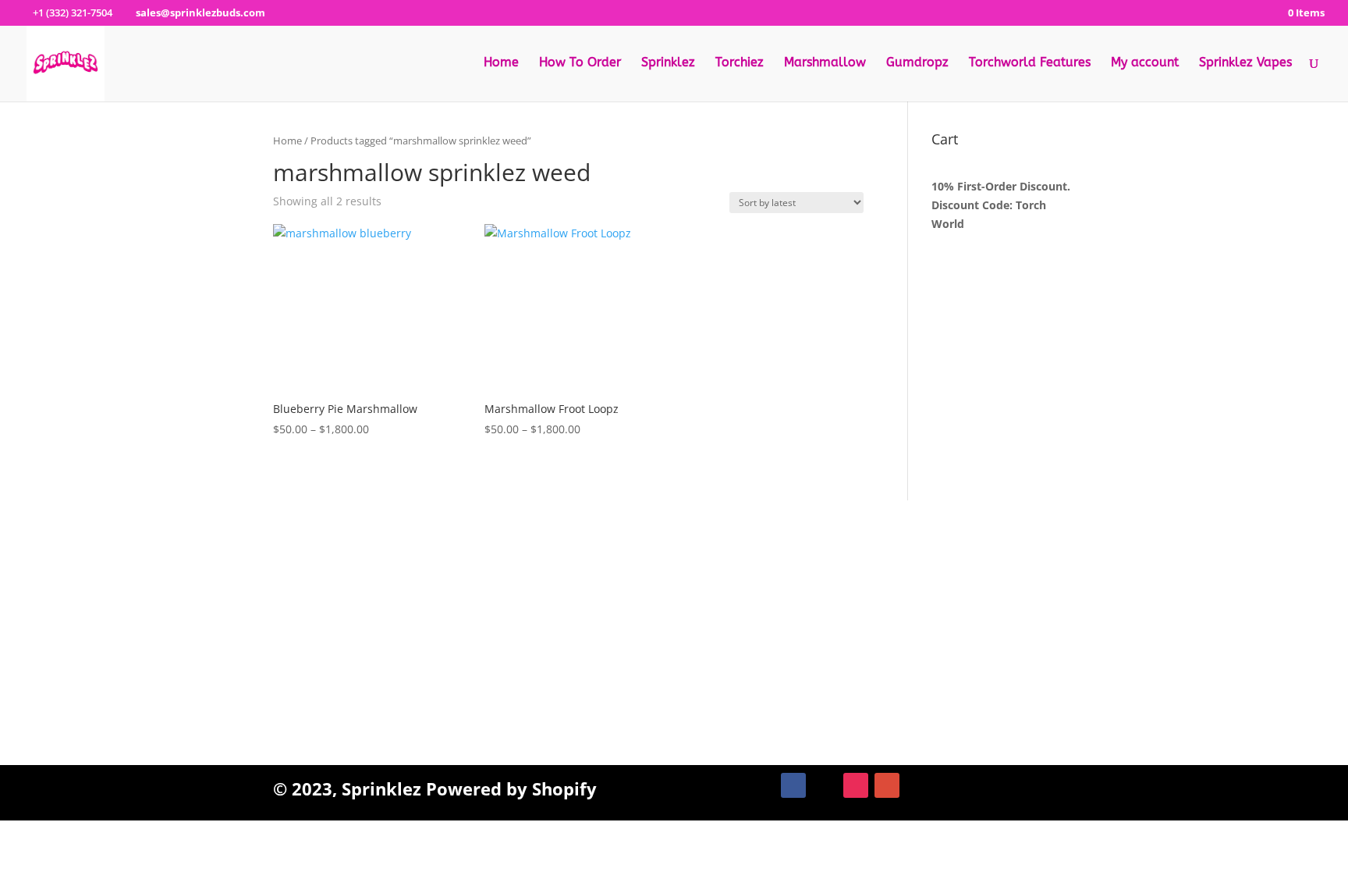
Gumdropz (917, 63)
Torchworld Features (1030, 63)
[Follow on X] (824, 785)
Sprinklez (668, 63)
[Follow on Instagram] (855, 785)
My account (1145, 63)
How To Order (580, 63)
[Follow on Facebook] (793, 785)
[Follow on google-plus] (886, 785)
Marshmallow (825, 63)
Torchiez (739, 63)
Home (501, 63)
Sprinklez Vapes (1245, 63)
